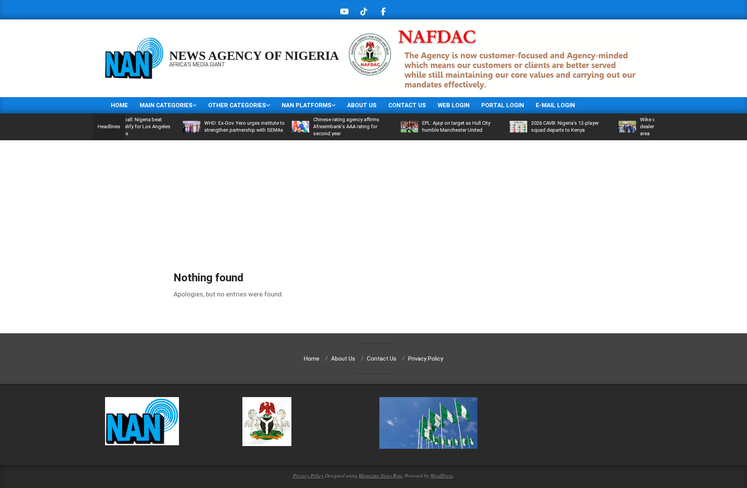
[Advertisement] (373, 198)
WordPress (441, 475)
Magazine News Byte (380, 475)
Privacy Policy (308, 475)
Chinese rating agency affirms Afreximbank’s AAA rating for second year (333, 126)
